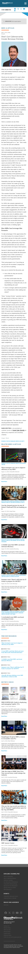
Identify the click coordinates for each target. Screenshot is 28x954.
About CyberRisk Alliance (10, 878)
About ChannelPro (8, 876)
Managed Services (15, 441)
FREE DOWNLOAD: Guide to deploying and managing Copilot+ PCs (14, 703)
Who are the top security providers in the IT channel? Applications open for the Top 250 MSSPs (13, 808)
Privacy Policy (7, 931)
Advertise (6, 905)
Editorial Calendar (8, 880)
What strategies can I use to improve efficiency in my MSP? (13, 468)
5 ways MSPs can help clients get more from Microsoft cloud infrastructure (12, 651)
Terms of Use (7, 929)
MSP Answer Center (15, 540)
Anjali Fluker (12, 511)
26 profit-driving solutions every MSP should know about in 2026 (12, 675)
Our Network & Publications (11, 882)
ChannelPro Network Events (11, 896)
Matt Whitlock (12, 706)
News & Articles (7, 28)
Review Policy (7, 928)
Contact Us (6, 926)
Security (22, 441)
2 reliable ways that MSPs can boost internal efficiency (12, 545)
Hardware (7, 612)
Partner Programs (15, 502)
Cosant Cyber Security (18, 430)
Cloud (2, 612)
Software (12, 614)
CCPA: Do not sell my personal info (12, 937)
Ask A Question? (8, 889)
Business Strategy (6, 441)
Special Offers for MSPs (10, 887)
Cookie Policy (7, 933)
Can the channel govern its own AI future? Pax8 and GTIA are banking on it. (14, 507)
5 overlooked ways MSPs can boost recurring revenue (12, 618)
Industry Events (14, 612)
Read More (4, 481)
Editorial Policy (7, 935)
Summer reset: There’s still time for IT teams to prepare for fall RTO (13, 580)
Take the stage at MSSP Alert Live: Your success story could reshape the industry (13, 773)
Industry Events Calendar (10, 898)
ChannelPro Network (14, 471)
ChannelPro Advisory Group (10, 884)
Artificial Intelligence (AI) (8, 501)
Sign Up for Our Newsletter (10, 885)
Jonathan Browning (14, 549)
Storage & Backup (14, 576)
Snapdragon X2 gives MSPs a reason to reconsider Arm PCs (13, 738)
